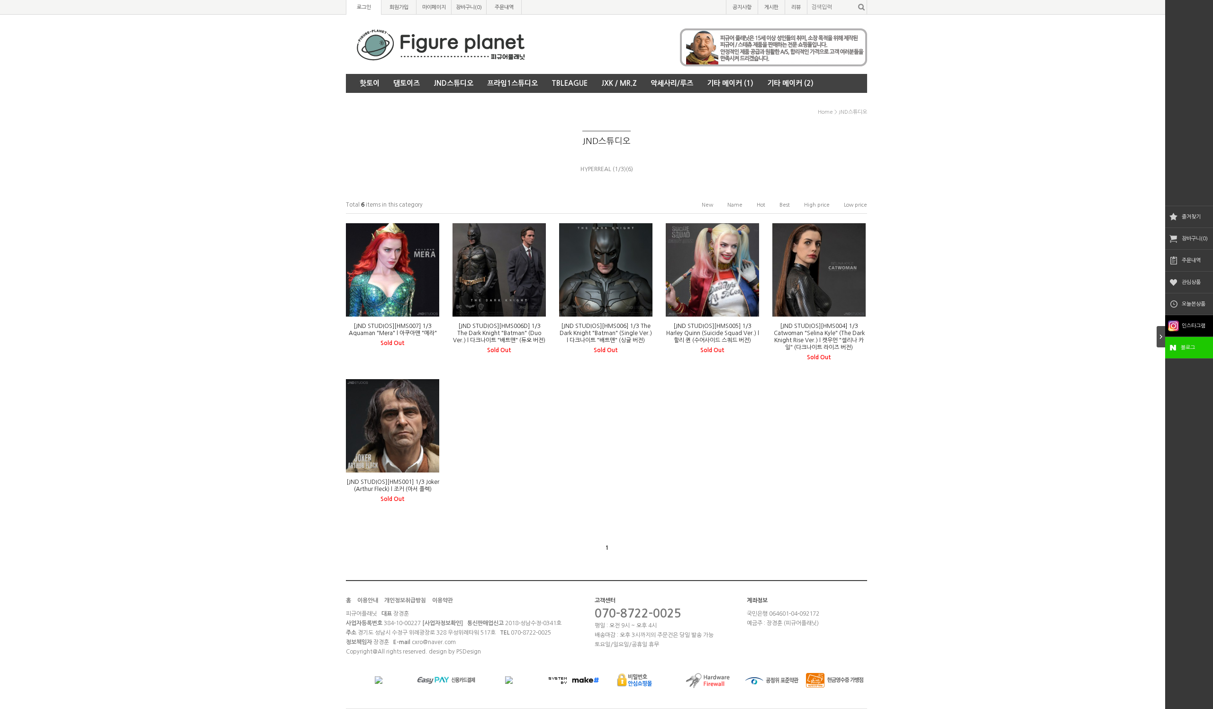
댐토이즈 (406, 83)
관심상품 (1191, 282)
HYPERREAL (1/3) (603, 169)
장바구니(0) (1195, 238)
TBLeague (570, 83)
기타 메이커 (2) (790, 83)
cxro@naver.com (434, 642)
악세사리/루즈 (672, 83)
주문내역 (1191, 260)
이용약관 (442, 600)
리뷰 (796, 7)
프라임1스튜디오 (512, 83)
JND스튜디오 (453, 83)
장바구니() (469, 7)
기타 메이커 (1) (730, 83)
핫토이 (370, 83)
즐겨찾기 (1191, 216)
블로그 (1188, 347)
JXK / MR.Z (619, 83)
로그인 (364, 7)
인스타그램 (1193, 325)
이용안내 (367, 600)
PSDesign (468, 651)
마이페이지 (434, 7)
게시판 (771, 7)
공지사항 (742, 7)
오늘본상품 (1193, 304)
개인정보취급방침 (405, 600)
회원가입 (398, 7)
